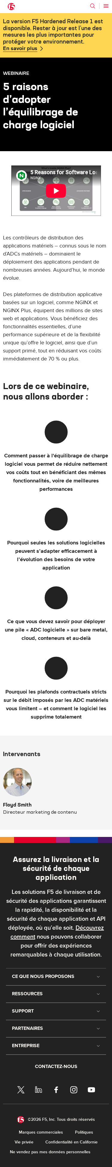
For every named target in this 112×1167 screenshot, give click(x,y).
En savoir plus (20, 48)
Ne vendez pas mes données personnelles (50, 1151)
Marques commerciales (41, 1132)
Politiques (84, 1132)
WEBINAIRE (16, 73)
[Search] (93, 6)
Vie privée (24, 1142)
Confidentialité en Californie (71, 1142)
